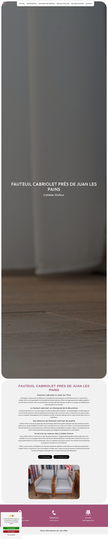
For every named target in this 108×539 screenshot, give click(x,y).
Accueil (22, 3)
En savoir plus (46, 457)
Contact (89, 3)
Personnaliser (11, 535)
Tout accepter (11, 528)
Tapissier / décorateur (46, 3)
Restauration (32, 3)
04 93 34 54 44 (54, 520)
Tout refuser (11, 531)
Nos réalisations (77, 3)
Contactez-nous (62, 457)
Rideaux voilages (63, 3)
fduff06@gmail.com (88, 520)
